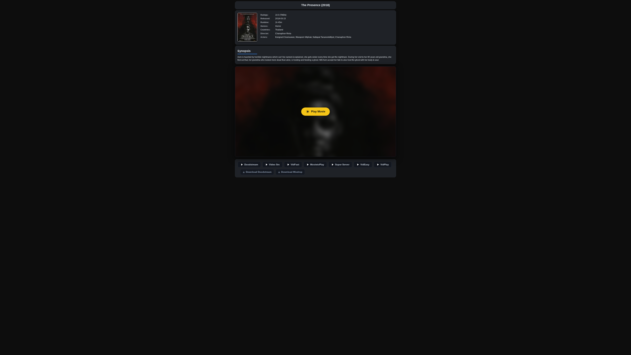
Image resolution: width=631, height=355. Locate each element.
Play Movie (318, 111)
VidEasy (364, 164)
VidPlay (384, 164)
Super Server (342, 164)
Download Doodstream (258, 172)
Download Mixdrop (291, 172)
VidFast (295, 164)
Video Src (274, 164)
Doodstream (251, 164)
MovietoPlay (317, 164)
